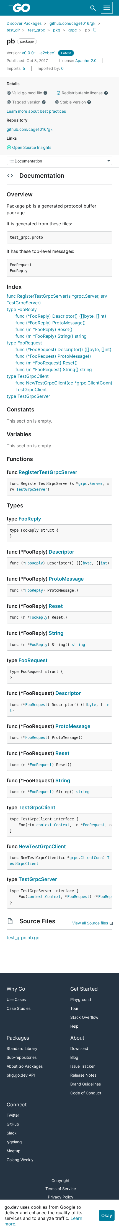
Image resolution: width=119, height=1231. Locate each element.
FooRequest (33, 660)
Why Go (16, 989)
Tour (74, 1008)
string (78, 644)
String (56, 633)
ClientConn (92, 857)
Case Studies (18, 1008)
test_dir (13, 30)
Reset (56, 606)
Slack (12, 1133)
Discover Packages (24, 23)
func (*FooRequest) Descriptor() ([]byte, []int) (63, 349)
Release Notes (83, 1075)
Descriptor (61, 552)
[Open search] (93, 8)
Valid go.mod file (27, 92)
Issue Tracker (82, 1066)
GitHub (13, 1124)
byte (87, 563)
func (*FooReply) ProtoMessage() (50, 322)
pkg (56, 30)
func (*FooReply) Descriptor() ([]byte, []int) (60, 316)
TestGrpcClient (37, 807)
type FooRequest (24, 343)
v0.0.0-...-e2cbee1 (32, 52)
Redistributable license (82, 92)
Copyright (60, 1180)
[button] (9, 93)
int (103, 563)
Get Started (84, 989)
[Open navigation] (106, 7)
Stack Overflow (84, 1017)
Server (96, 483)
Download (79, 1048)
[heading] (23, 7)
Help (74, 1026)
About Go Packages (25, 1066)
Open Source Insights (31, 147)
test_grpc (36, 30)
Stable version (73, 102)
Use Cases (16, 999)
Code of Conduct (85, 1093)
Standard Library (22, 1048)
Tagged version (26, 102)
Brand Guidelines (85, 1084)
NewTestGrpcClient (42, 846)
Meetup (13, 1150)
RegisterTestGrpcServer (48, 472)
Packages (18, 1038)
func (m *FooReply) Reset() (44, 329)
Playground (80, 999)
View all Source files (90, 923)
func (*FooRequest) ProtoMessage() (53, 356)
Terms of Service (60, 1188)
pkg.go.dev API (21, 1075)
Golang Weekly (20, 1159)
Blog (74, 1057)
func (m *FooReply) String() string (51, 336)
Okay (106, 1215)
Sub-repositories (22, 1057)
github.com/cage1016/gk (72, 23)
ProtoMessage (66, 579)
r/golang (14, 1141)
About (77, 1038)
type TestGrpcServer (28, 396)
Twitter (13, 1115)
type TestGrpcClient (28, 376)
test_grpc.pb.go (23, 937)
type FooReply (22, 309)
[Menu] (59, 161)
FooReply (30, 519)
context (44, 825)
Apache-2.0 (86, 60)
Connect (17, 1104)
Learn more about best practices (36, 111)
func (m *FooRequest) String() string (53, 369)
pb (87, 30)
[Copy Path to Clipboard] (94, 30)
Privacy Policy (60, 1197)
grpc (72, 30)
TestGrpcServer (31, 489)
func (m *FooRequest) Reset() (46, 363)
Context (61, 825)
